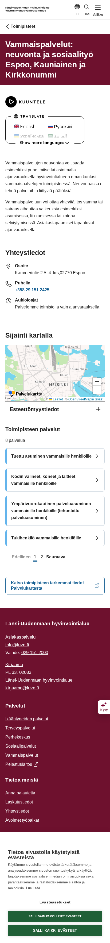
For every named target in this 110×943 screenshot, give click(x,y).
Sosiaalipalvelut (20, 746)
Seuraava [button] (55, 557)
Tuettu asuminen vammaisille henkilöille (51, 456)
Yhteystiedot (17, 811)
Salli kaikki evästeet (55, 931)
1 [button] (35, 557)
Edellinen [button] (21, 557)
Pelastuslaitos (20, 765)
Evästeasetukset (55, 902)
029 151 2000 (34, 652)
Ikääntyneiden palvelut (26, 719)
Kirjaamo (14, 664)
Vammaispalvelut (21, 755)
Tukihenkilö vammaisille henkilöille (46, 538)
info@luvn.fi (17, 644)
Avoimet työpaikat (22, 820)
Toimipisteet (23, 26)
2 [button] (42, 557)
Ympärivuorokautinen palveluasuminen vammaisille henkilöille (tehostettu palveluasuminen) (51, 510)
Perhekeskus (17, 737)
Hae (87, 14)
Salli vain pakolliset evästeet (55, 916)
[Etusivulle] (27, 9)
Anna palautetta (20, 793)
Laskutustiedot (19, 802)
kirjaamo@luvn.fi (22, 687)
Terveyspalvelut (20, 728)
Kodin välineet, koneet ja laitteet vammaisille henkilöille (43, 480)
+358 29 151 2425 (32, 290)
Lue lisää (33, 888)
